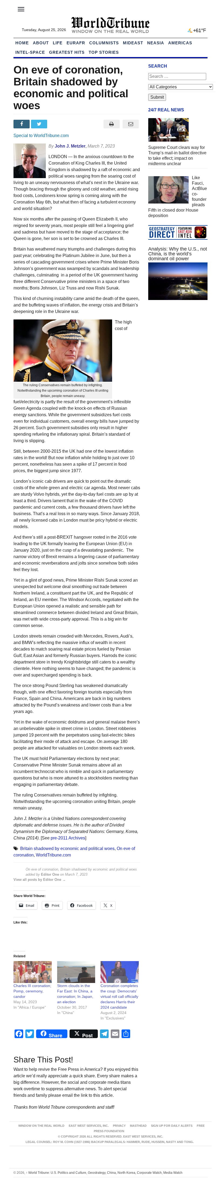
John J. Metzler (70, 146)
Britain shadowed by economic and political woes (67, 848)
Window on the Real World (41, 1125)
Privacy (119, 1125)
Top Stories (104, 52)
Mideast (133, 43)
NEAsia (155, 43)
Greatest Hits (67, 52)
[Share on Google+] (57, 124)
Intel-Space (30, 52)
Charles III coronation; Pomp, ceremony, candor (32, 991)
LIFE (58, 43)
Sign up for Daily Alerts (171, 1125)
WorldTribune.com (53, 855)
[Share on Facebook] (22, 124)
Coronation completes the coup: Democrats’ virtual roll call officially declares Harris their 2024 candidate (119, 996)
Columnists (104, 43)
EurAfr (76, 43)
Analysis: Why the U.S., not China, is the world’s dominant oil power (177, 253)
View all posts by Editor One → (39, 880)
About (41, 43)
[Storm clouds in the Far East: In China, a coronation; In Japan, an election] (76, 972)
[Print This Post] (111, 124)
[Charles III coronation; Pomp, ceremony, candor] (32, 972)
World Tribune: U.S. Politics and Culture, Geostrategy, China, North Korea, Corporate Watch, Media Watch (104, 1173)
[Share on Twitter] (40, 124)
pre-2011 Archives (68, 838)
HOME (22, 43)
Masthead (138, 1125)
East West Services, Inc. (89, 1125)
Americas (180, 43)
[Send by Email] (130, 124)
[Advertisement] (178, 345)
